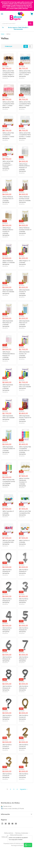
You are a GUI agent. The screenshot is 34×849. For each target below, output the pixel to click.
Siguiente (23, 789)
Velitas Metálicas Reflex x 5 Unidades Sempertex (8, 262)
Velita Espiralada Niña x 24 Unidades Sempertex (8, 417)
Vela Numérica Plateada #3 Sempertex (23, 600)
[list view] (30, 46)
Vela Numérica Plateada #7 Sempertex (23, 658)
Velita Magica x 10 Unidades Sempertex (24, 262)
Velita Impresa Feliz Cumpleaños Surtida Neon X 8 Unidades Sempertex (25, 450)
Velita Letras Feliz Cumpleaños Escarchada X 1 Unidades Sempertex (7, 165)
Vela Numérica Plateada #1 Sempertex (23, 571)
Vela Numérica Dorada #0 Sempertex (23, 717)
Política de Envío (8, 833)
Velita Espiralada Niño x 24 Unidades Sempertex (25, 386)
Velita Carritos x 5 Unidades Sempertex (24, 542)
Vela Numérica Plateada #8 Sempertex (7, 688)
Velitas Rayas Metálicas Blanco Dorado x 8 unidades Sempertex (7, 231)
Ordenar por (8, 46)
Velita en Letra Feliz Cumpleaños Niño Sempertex (25, 513)
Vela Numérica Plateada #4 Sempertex (7, 629)
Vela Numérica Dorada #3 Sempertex (7, 775)
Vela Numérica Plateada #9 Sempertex (23, 688)
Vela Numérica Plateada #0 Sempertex (7, 571)
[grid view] (25, 46)
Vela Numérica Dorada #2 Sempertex (23, 746)
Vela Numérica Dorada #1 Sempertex (7, 746)
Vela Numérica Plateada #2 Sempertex (7, 600)
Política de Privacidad (16, 835)
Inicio (2, 34)
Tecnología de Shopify (17, 845)
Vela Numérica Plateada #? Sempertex (7, 717)
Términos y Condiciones (21, 833)
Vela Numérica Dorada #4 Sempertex (23, 775)
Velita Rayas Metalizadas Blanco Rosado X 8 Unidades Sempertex (8, 355)
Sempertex (5, 78)
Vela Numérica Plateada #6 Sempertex (7, 658)
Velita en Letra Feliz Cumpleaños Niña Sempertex (8, 542)
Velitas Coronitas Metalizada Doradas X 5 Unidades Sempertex (24, 482)
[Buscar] (30, 23)
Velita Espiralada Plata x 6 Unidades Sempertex (8, 291)
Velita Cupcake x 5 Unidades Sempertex (8, 513)
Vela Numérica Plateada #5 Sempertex (23, 629)
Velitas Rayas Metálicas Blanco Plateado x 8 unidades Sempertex (24, 167)
